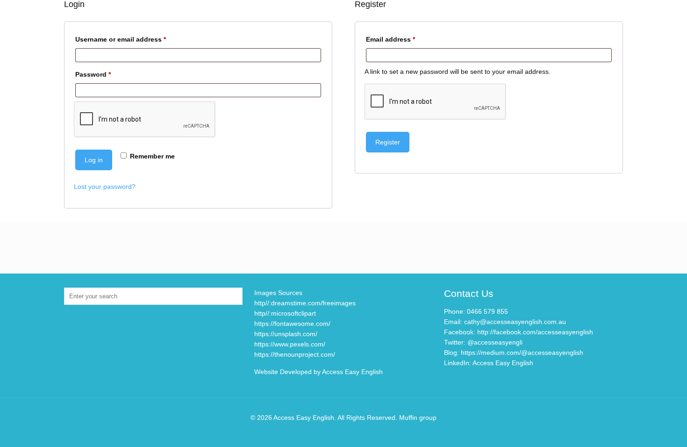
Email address (405, 39)
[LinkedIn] (362, 432)
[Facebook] (324, 432)
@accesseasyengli (494, 342)
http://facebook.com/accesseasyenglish (535, 332)
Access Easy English (502, 363)
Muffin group (418, 417)
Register (387, 142)
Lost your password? (105, 186)
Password (107, 74)
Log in (94, 160)
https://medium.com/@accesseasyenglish (522, 352)
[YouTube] (350, 432)
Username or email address (134, 39)
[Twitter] (337, 432)
